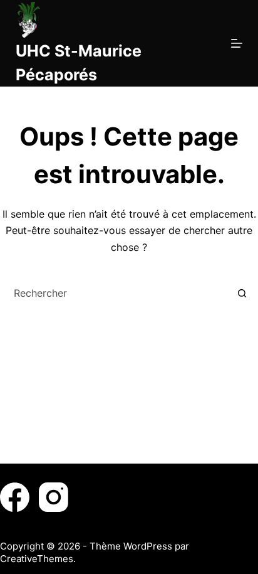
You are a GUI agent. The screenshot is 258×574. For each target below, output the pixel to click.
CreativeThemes (36, 559)
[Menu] (236, 43)
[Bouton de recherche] (242, 293)
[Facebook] (14, 497)
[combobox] (117, 293)
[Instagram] (53, 497)
